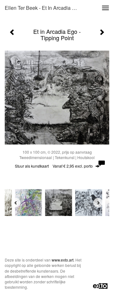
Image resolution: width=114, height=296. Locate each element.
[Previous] (16, 202)
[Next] (98, 202)
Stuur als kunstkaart (54, 166)
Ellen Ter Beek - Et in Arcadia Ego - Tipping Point (44, 7)
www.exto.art (62, 259)
